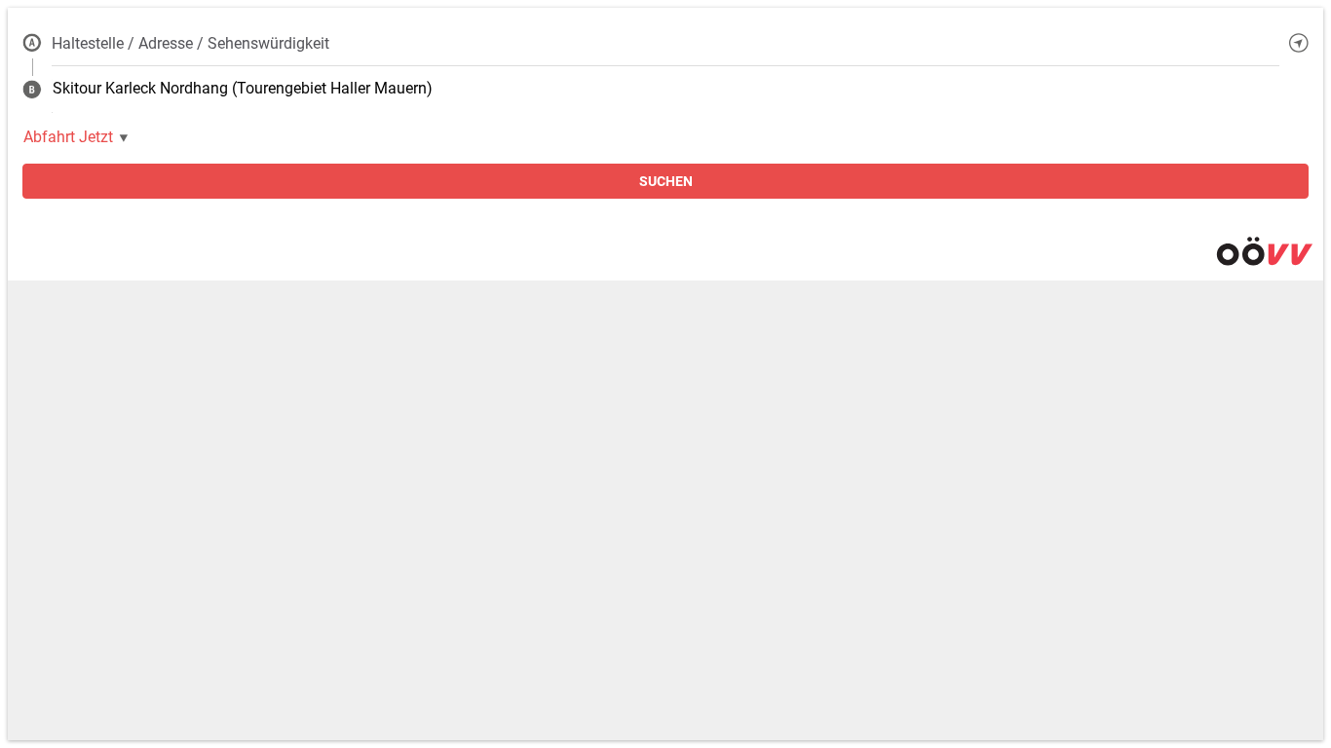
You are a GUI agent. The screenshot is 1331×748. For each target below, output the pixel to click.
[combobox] (665, 42)
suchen (666, 181)
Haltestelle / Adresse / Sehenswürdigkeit (190, 43)
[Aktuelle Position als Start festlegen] (1298, 43)
